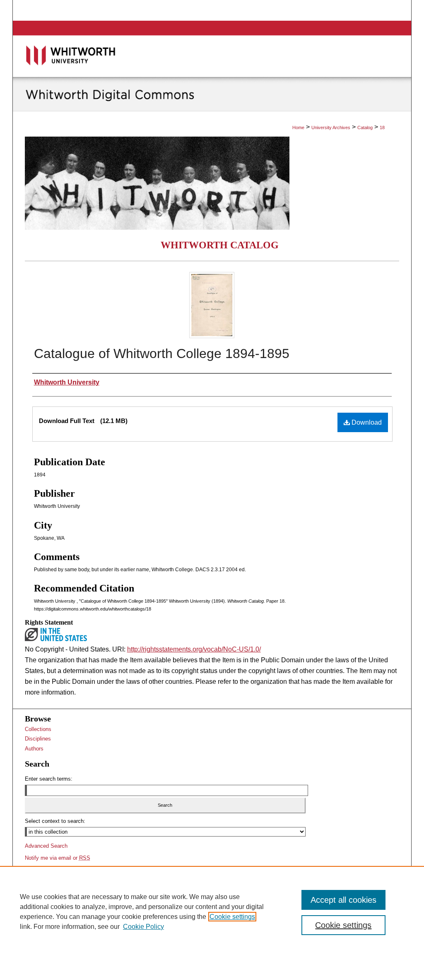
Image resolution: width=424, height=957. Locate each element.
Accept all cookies (343, 899)
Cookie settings (232, 916)
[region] (212, 911)
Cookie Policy (143, 926)
